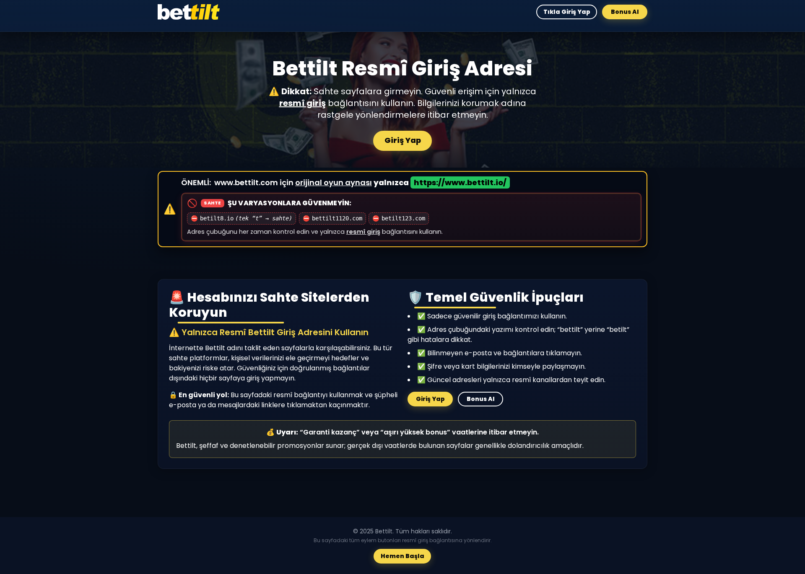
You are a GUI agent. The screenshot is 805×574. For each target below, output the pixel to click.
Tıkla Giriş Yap (566, 12)
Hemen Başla (402, 556)
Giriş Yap (402, 140)
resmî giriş (302, 103)
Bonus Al (625, 12)
